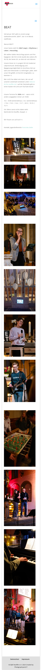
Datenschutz (14, 659)
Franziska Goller (27, 127)
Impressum (25, 659)
